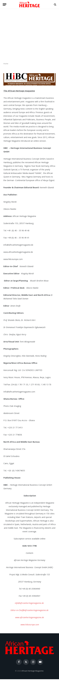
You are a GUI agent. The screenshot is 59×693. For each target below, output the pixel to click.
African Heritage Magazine (32, 671)
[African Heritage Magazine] (29, 4)
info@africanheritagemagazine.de (29, 603)
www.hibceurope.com (30, 624)
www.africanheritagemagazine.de (29, 617)
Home (5, 63)
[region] (29, 36)
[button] (4, 4)
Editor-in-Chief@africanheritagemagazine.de (29, 610)
